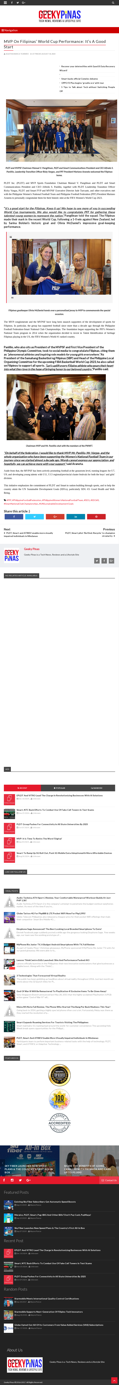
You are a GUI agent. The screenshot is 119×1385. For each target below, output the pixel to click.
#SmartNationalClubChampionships (21, 503)
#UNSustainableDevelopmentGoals (56, 503)
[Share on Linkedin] (75, 516)
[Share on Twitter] (34, 516)
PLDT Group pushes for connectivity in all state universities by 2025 (52, 824)
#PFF (9, 500)
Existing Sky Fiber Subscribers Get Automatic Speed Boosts (45, 1201)
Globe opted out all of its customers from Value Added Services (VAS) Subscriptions (58, 1325)
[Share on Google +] (55, 516)
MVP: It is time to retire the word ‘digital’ (39, 838)
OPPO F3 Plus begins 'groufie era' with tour (82, 83)
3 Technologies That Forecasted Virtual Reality (41, 975)
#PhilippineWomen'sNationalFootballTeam (62, 500)
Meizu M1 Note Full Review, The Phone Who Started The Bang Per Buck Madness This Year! (63, 1007)
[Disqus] (59, 627)
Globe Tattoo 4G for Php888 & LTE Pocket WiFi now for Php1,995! (51, 913)
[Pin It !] (96, 516)
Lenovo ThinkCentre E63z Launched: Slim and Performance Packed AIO (53, 960)
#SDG (87, 500)
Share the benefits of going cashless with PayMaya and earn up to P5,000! (87, 1169)
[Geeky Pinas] (59, 15)
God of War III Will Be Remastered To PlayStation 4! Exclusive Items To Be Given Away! (61, 991)
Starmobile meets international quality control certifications (46, 1298)
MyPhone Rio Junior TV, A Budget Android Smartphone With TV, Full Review (56, 944)
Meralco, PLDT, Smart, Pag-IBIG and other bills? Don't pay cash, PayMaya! (52, 1215)
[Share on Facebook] (14, 516)
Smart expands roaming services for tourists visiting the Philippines (52, 1022)
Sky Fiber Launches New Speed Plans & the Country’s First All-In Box (29, 1169)
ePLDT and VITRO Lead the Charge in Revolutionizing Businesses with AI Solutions (60, 795)
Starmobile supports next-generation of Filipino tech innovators (48, 1311)
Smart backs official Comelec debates (79, 79)
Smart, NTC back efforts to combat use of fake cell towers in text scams (55, 809)
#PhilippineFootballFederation (26, 500)
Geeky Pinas (9, 1382)
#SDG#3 (95, 500)
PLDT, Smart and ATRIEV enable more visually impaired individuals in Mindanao (57, 1038)
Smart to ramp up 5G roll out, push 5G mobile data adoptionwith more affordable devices (64, 853)
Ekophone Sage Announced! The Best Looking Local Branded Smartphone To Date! (59, 929)
